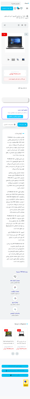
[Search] (3, 4)
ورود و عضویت (6, 8)
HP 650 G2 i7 (22, 88)
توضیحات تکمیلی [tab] (8, 124)
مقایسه (22, 25)
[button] (26, 34)
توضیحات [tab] (21, 124)
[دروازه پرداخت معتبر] (25, 386)
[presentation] (17, 353)
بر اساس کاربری (17, 16)
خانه (24, 16)
